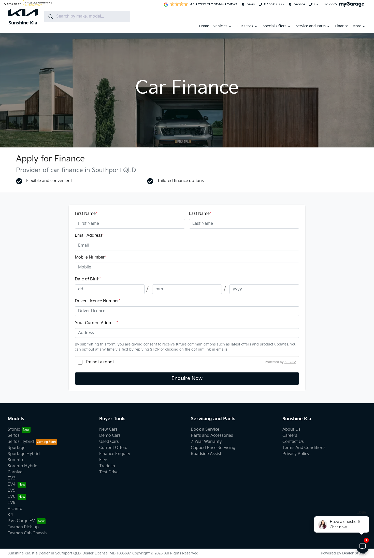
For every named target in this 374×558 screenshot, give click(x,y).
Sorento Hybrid (22, 466)
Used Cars (109, 441)
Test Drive (109, 472)
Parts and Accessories (212, 435)
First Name (86, 213)
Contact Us (293, 441)
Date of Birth (88, 279)
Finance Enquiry (114, 453)
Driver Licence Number (97, 301)
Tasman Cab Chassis (27, 533)
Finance (341, 26)
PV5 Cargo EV (21, 521)
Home (204, 26)
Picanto (15, 508)
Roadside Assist (206, 453)
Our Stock (245, 26)
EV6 (12, 496)
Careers (289, 435)
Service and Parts (311, 26)
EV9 (12, 502)
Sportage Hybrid (24, 453)
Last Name (200, 213)
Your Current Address (96, 323)
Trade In (107, 466)
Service (299, 4)
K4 (10, 514)
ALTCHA (290, 362)
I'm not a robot (100, 362)
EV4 (12, 484)
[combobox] (87, 16)
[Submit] (50, 16)
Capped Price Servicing (213, 447)
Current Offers (113, 447)
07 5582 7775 (275, 4)
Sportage (16, 447)
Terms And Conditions (303, 447)
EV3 (12, 478)
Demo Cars (110, 435)
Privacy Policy (295, 453)
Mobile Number (90, 257)
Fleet (104, 460)
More (356, 26)
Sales (251, 4)
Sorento (15, 460)
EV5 (12, 490)
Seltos (14, 435)
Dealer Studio (354, 553)
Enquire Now (187, 378)
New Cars (108, 429)
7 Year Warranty (206, 441)
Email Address (89, 235)
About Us (291, 429)
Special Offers (274, 26)
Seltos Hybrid (21, 441)
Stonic (14, 429)
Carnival (15, 472)
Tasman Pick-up (23, 527)
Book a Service (205, 429)
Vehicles (220, 26)
